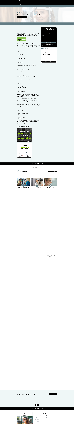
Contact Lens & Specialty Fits (46, 54)
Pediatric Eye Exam (45, 52)
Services (20, 23)
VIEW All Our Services (52, 171)
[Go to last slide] (35, 405)
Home (18, 23)
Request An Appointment (48, 42)
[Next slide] (38, 405)
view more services (48, 61)
